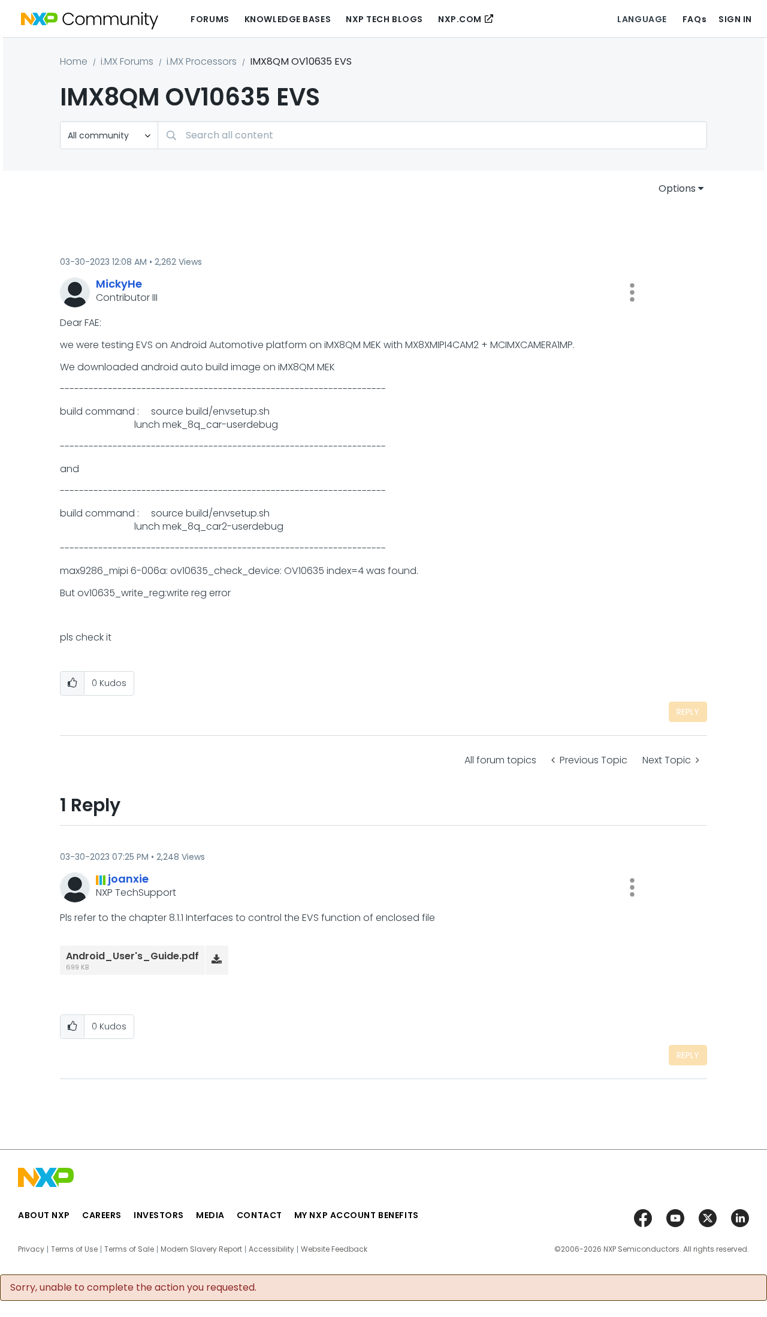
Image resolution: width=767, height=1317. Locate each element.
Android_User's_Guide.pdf (132, 956)
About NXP (44, 1215)
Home (73, 61)
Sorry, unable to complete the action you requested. (133, 1287)
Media (210, 1215)
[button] (632, 292)
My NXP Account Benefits (356, 1215)
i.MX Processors (202, 61)
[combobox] (432, 135)
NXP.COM (460, 19)
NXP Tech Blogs (384, 19)
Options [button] (677, 188)
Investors (159, 1215)
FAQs (694, 19)
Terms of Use (74, 1249)
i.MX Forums (127, 61)
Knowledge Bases (287, 19)
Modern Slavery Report (201, 1249)
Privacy (31, 1249)
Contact (259, 1215)
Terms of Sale (129, 1249)
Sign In (735, 19)
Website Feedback (334, 1249)
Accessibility (271, 1249)
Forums (210, 19)
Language (641, 19)
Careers (102, 1215)
